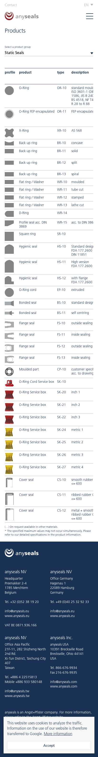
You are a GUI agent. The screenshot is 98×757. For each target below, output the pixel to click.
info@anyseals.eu (17, 611)
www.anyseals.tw (17, 696)
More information (58, 733)
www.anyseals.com (63, 686)
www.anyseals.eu (17, 616)
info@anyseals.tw (17, 691)
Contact (11, 5)
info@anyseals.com (63, 682)
